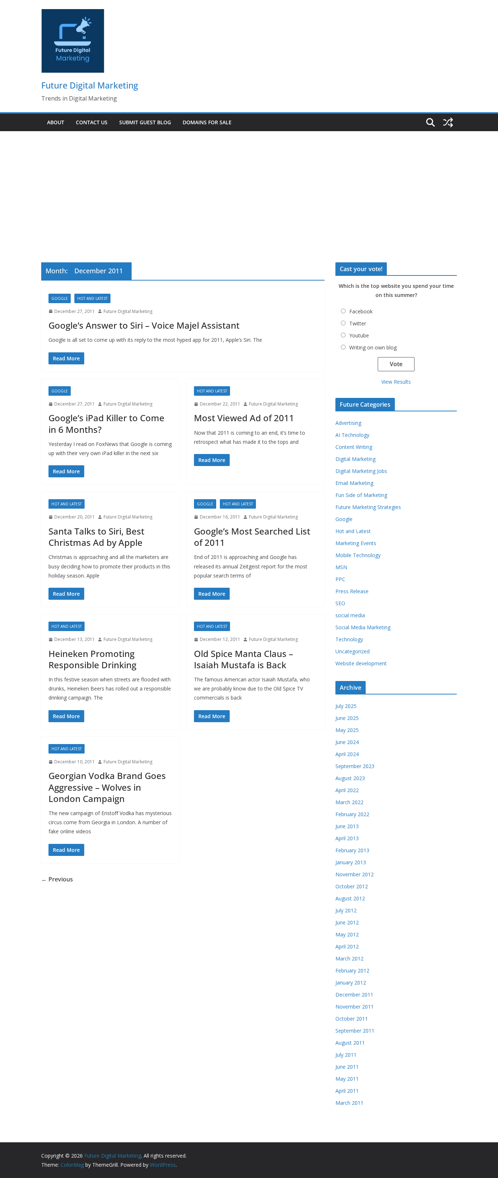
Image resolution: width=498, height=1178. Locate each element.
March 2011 (349, 1102)
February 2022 (352, 814)
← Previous (57, 879)
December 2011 (354, 994)
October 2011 (351, 1018)
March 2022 (349, 802)
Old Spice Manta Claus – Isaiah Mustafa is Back (243, 659)
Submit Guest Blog (145, 122)
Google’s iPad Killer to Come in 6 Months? (106, 423)
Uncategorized (352, 651)
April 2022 (347, 790)
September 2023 (354, 766)
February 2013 (352, 850)
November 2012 (354, 874)
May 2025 (347, 730)
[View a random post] (448, 122)
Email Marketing (354, 483)
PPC (340, 579)
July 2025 (346, 706)
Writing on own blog (373, 347)
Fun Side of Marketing (361, 495)
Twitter (357, 323)
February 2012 (352, 970)
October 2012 (351, 886)
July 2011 (346, 1054)
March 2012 (349, 958)
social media (350, 615)
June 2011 (347, 1066)
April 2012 (347, 946)
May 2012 (347, 934)
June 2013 (347, 826)
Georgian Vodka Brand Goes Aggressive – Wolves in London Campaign (107, 787)
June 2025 (347, 718)
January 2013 (350, 862)
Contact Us (92, 122)
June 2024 (347, 742)
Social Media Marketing (362, 627)
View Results (396, 381)
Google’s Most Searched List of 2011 (252, 536)
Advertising (348, 422)
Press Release (352, 591)
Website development (361, 663)
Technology (349, 639)
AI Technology (352, 434)
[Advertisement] (249, 186)
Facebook (361, 311)
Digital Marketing (355, 458)
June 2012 (347, 922)
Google (59, 298)
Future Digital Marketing (89, 85)
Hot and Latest (92, 298)
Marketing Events (355, 543)
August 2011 (350, 1042)
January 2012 (350, 982)
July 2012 (346, 910)
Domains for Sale (207, 122)
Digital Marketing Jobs (361, 470)
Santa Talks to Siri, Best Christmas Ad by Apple (96, 536)
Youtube (359, 335)
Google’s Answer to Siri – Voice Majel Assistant (144, 325)
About (55, 122)
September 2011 (354, 1030)
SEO (340, 603)
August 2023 (350, 778)
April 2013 (347, 838)
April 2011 (347, 1090)
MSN (341, 567)
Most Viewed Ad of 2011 (244, 418)
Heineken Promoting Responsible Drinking (92, 659)
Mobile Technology (358, 555)
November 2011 (354, 1006)
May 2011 (347, 1078)
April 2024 (347, 754)
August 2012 (350, 898)
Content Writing (353, 446)
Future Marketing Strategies (368, 507)
